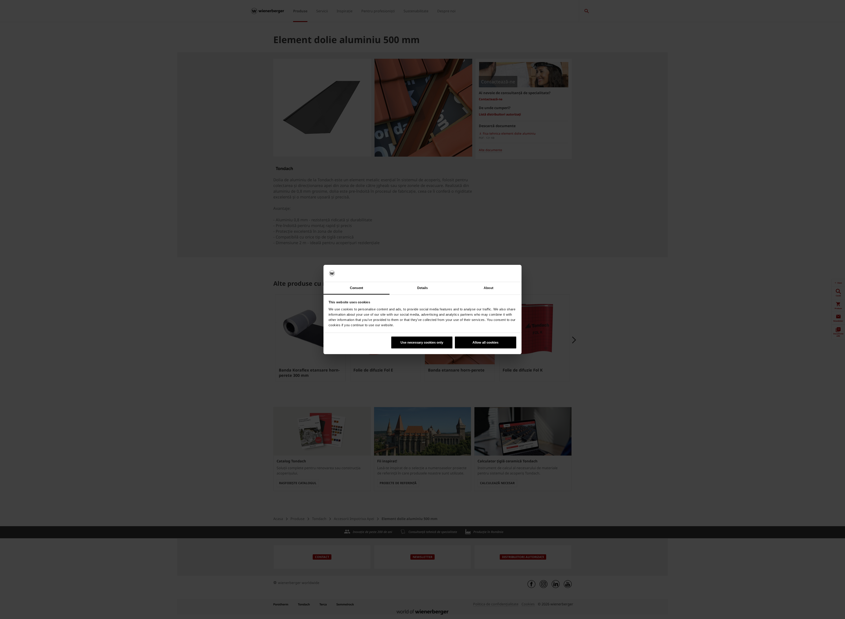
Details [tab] (422, 288)
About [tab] (488, 288)
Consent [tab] (356, 288)
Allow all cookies (485, 342)
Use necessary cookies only (421, 342)
